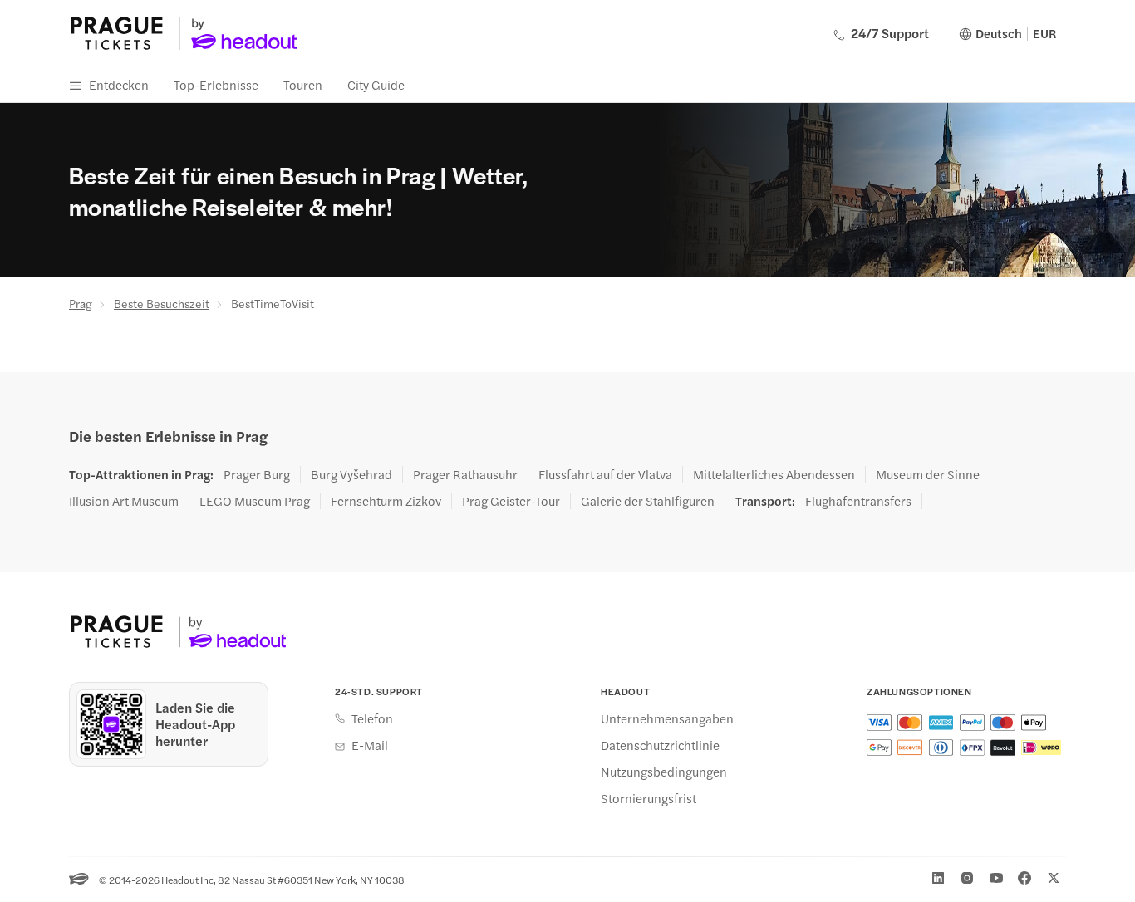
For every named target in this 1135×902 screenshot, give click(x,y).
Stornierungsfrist (648, 798)
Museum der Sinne (928, 474)
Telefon (372, 718)
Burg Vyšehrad (351, 474)
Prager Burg (257, 474)
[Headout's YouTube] (996, 878)
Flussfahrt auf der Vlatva (605, 474)
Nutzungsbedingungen (664, 771)
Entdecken (119, 84)
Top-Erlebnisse (216, 84)
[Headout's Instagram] (967, 878)
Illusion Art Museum (124, 501)
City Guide (376, 84)
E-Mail (369, 745)
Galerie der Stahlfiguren (648, 501)
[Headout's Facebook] (1024, 878)
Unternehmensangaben (667, 718)
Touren (302, 84)
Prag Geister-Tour (511, 501)
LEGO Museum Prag (254, 501)
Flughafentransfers (858, 501)
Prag (80, 303)
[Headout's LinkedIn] (938, 878)
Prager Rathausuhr (465, 474)
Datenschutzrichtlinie (660, 745)
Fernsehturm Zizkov (386, 501)
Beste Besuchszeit (161, 303)
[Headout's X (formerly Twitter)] (1053, 878)
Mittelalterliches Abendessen (774, 474)
